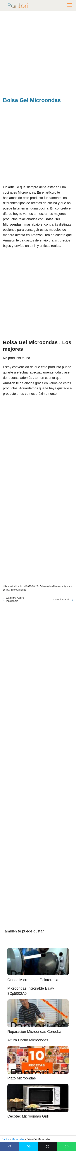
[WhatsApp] (66, 1146)
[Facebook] (9, 1146)
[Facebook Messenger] (28, 1146)
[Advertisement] (38, 55)
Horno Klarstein (60, 599)
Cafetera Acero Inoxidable (15, 599)
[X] (47, 1146)
